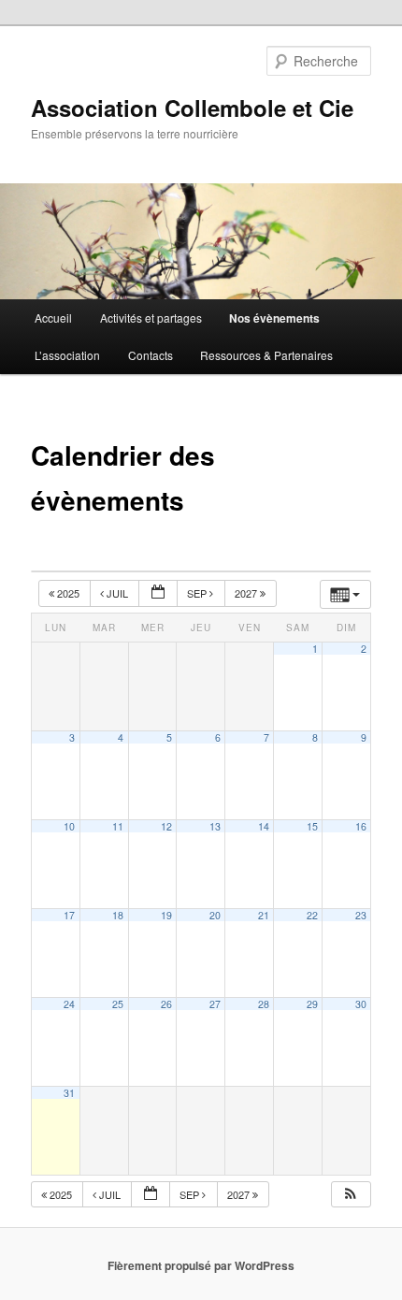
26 (166, 1004)
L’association (67, 355)
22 (312, 915)
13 (215, 826)
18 (117, 915)
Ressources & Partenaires (266, 355)
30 (360, 1004)
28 (263, 1004)
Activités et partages (151, 317)
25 (117, 1004)
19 (166, 915)
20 (215, 915)
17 (69, 915)
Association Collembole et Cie (192, 107)
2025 (68, 592)
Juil (117, 592)
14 (263, 826)
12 (166, 826)
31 (69, 1093)
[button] (350, 1194)
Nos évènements (274, 318)
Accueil (53, 317)
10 (69, 826)
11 (117, 826)
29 (312, 1004)
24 (69, 1004)
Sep (198, 592)
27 (215, 1004)
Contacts (150, 355)
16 (360, 826)
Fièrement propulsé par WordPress (201, 1265)
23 (360, 915)
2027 (247, 592)
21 (263, 915)
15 (312, 826)
